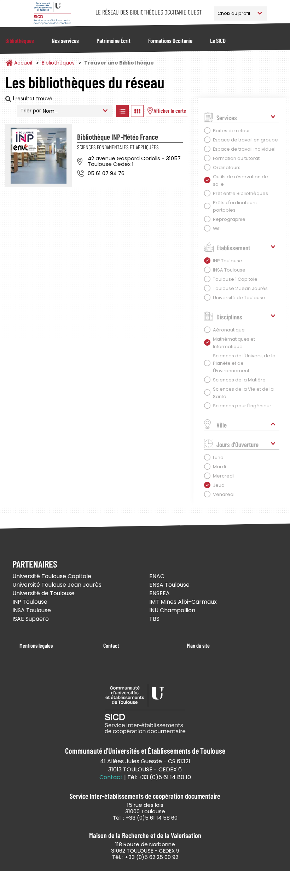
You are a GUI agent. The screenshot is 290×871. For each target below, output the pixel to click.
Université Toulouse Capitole (51, 576)
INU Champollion (172, 610)
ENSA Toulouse (169, 585)
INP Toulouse (29, 602)
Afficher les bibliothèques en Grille (137, 111)
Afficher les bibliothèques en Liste (122, 111)
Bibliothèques (19, 40)
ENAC (156, 576)
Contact (111, 645)
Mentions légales (36, 645)
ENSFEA (159, 593)
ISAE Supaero (30, 619)
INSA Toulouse (31, 610)
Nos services (65, 40)
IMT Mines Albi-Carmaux (183, 602)
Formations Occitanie (170, 40)
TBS (154, 619)
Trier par (31, 110)
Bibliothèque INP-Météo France (117, 136)
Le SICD (218, 40)
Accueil (23, 63)
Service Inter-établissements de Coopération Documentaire (52, 13)
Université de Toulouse (43, 593)
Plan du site (198, 645)
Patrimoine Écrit (113, 40)
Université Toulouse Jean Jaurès (57, 585)
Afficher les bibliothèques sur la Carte (167, 111)
